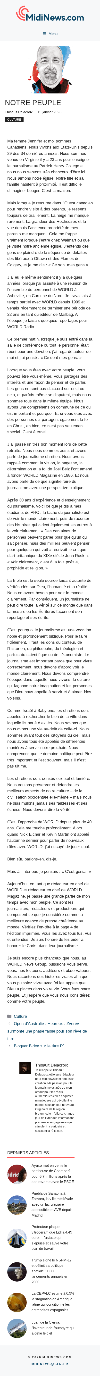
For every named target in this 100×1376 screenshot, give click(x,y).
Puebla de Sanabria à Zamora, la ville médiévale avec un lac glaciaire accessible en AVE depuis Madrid (52, 1204)
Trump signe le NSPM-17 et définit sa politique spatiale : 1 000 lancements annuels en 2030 (52, 1271)
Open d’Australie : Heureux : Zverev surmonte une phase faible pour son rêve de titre (47, 1031)
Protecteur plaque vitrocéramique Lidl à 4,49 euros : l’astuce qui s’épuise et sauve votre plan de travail (52, 1238)
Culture (14, 119)
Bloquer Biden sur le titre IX (39, 1046)
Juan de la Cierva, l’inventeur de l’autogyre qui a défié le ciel (53, 1327)
